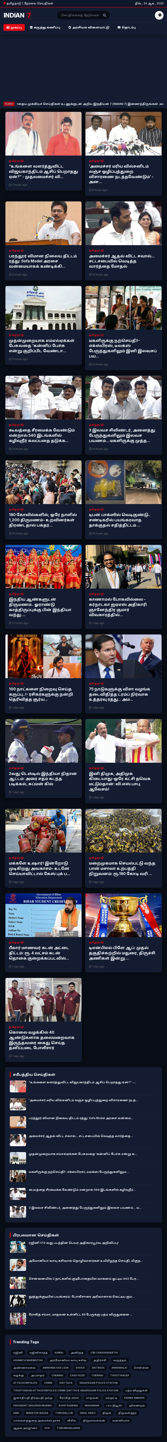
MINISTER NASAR (37, 1412)
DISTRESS (98, 1367)
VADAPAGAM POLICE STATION (98, 1382)
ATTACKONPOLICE (25, 1382)
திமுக (106, 1412)
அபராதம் (38, 1375)
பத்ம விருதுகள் (136, 1390)
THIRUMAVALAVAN (68, 1428)
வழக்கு (18, 1375)
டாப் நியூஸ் (114, 1405)
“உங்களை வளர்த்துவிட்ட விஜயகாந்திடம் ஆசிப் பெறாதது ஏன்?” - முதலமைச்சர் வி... (43, 171)
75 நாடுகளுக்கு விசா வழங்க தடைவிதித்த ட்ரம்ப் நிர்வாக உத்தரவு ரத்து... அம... (119, 694)
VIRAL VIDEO (87, 1412)
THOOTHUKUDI (119, 1375)
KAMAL (59, 1352)
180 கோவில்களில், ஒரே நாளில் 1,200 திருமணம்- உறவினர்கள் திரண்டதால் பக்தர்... (43, 520)
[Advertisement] (83, 68)
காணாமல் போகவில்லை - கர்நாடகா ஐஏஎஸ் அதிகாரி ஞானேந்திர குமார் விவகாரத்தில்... (118, 607)
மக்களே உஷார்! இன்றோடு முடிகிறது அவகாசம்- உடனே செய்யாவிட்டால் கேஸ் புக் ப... (39, 868)
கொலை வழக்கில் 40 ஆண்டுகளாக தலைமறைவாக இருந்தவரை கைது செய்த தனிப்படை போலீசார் (42, 1040)
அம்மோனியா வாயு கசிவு (68, 1360)
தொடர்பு (129, 27)
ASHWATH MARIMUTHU (28, 1360)
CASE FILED (77, 1375)
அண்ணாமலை (24, 1367)
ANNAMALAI (119, 1367)
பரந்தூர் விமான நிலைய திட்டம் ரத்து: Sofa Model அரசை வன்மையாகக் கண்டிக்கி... (43, 261)
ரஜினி (18, 1352)
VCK (47, 1428)
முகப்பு (16, 27)
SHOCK (80, 1367)
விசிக (71, 1420)
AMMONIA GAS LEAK (56, 1367)
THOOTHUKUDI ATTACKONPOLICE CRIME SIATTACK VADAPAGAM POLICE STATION (65, 1390)
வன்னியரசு (120, 1420)
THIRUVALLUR (64, 1412)
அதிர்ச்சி (99, 1360)
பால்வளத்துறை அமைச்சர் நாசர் (36, 1420)
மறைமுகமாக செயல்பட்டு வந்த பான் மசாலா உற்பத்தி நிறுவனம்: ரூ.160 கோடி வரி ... (122, 868)
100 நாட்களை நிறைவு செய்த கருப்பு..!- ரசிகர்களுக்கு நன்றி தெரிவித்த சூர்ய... (41, 694)
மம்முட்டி (111, 1397)
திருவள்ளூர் (127, 1412)
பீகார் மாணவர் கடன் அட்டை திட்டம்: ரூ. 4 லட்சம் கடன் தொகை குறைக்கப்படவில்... (39, 953)
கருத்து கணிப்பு (47, 27)
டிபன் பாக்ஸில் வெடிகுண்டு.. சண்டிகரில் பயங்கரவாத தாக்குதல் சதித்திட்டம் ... (119, 520)
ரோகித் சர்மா (69, 1397)
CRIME (48, 1382)
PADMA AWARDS (134, 1397)
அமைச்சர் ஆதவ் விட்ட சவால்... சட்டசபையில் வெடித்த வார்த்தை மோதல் (121, 261)
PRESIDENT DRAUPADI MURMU (32, 1405)
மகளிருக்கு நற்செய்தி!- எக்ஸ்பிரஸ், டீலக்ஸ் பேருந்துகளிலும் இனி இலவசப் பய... (123, 348)
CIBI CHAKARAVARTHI (104, 1352)
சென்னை (141, 1367)
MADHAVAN (92, 1405)
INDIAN (17, 15)
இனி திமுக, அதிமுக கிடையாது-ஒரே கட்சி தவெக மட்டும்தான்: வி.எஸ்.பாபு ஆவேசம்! (120, 781)
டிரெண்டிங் (137, 1405)
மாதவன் (92, 1397)
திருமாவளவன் (94, 1420)
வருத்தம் (119, 1360)
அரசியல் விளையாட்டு (90, 27)
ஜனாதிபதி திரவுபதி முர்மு (32, 1397)
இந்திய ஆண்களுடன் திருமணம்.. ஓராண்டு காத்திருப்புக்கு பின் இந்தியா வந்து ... (40, 607)
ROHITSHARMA (68, 1405)
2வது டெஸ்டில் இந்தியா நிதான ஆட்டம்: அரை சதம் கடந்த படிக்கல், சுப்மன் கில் (43, 778)
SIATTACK (65, 1382)
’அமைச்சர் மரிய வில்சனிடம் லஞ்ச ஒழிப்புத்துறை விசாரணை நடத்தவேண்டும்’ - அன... (121, 174)
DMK (16, 1412)
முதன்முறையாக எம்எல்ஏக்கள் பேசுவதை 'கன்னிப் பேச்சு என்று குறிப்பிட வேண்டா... (42, 345)
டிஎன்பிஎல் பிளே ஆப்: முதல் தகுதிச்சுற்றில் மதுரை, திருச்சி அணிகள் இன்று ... (122, 953)
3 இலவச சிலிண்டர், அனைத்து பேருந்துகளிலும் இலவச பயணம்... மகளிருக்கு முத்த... (122, 435)
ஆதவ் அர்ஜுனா (25, 1428)
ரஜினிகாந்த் (39, 1352)
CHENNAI (57, 1375)
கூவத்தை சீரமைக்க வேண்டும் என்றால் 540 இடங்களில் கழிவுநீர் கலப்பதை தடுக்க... (42, 435)
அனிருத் (77, 1352)
